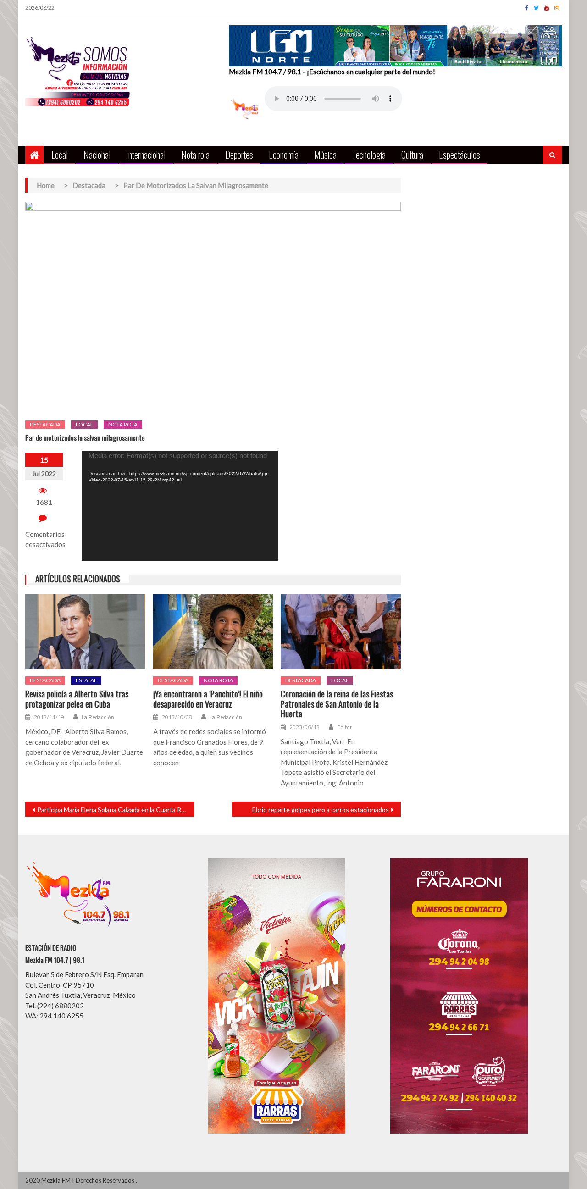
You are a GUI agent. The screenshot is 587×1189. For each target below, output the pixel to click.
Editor (344, 727)
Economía (284, 154)
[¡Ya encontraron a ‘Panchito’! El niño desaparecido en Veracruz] (213, 631)
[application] (180, 506)
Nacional (97, 154)
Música (325, 154)
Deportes (239, 154)
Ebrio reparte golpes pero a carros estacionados (320, 809)
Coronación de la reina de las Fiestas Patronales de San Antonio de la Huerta (337, 704)
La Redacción (98, 717)
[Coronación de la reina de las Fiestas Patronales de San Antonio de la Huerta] (341, 631)
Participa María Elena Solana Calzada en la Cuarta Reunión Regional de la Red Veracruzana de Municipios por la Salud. (115, 809)
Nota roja (195, 154)
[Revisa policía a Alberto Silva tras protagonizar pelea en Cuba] (85, 631)
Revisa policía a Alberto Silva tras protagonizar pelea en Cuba (76, 699)
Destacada (45, 424)
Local (59, 154)
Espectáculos (459, 154)
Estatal (86, 680)
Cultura (412, 154)
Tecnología (369, 154)
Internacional (146, 154)
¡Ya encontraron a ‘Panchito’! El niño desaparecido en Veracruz (208, 699)
